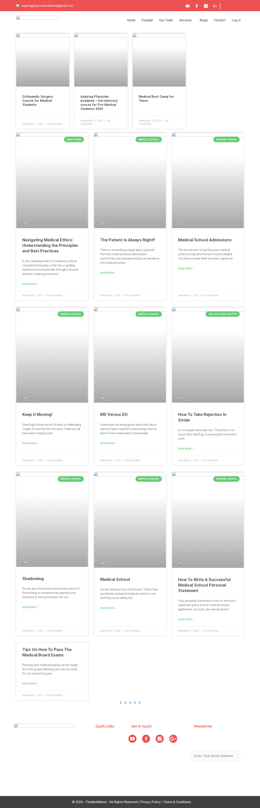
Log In (236, 20)
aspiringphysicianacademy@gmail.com (47, 5)
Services (185, 20)
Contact (220, 20)
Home (131, 20)
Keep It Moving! (37, 414)
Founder (147, 20)
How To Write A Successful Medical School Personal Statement (204, 585)
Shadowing (33, 578)
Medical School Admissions (205, 240)
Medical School (115, 579)
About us (101, 737)
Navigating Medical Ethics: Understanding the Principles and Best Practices (50, 246)
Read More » (30, 284)
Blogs (204, 20)
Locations (102, 760)
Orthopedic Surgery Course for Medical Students (37, 101)
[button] (186, 20)
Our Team (166, 20)
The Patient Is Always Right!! (127, 240)
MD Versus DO (114, 414)
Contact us (103, 768)
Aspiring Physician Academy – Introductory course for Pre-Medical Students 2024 (99, 103)
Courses (101, 744)
